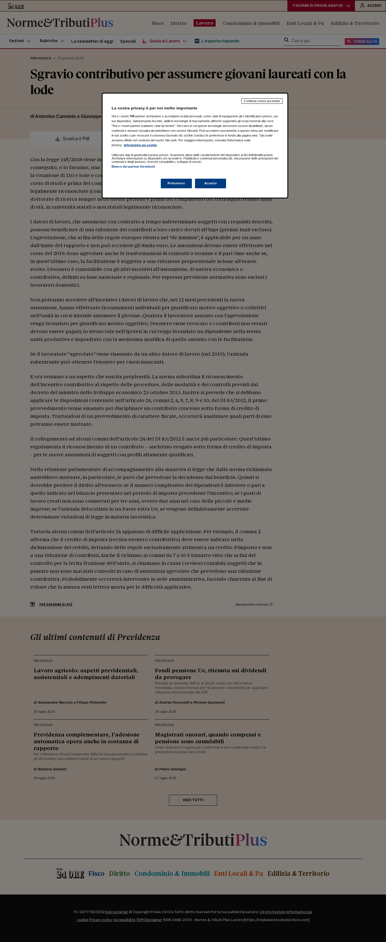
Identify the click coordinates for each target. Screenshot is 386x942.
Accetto (210, 183)
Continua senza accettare (262, 101)
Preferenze (176, 183)
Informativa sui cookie (140, 145)
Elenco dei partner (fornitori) (133, 166)
